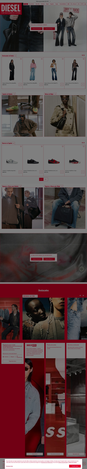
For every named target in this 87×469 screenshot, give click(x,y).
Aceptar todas (75, 466)
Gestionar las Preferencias (47, 462)
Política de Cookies (72, 462)
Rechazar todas (9, 466)
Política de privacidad (63, 462)
